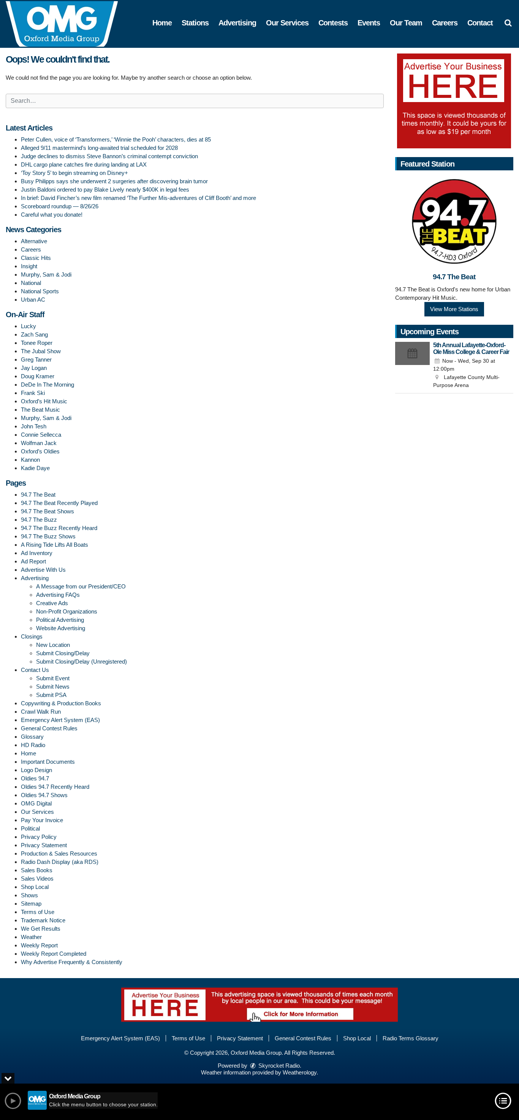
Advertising (237, 23)
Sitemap (31, 903)
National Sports (40, 291)
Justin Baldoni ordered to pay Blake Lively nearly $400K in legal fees (105, 189)
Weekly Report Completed (53, 953)
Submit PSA (51, 695)
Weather (31, 937)
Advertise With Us (43, 569)
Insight (29, 266)
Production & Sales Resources (59, 853)
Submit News (53, 686)
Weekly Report (39, 945)
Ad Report (33, 561)
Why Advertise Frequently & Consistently (71, 962)
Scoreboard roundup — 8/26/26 (59, 206)
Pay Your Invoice (42, 820)
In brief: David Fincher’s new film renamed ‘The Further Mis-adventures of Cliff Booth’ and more (138, 198)
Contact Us (35, 670)
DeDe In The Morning (47, 384)
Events (369, 23)
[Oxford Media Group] (67, 23)
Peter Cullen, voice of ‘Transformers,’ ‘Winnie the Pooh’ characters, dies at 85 (116, 139)
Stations (195, 23)
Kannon (30, 459)
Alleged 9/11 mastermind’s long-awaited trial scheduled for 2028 (99, 148)
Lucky (28, 326)
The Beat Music (40, 409)
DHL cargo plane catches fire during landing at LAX (84, 164)
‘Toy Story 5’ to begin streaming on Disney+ (74, 173)
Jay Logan (34, 368)
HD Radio (33, 745)
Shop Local (35, 887)
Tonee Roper (36, 343)
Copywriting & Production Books (61, 703)
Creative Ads (52, 603)
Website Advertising (60, 628)
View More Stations (454, 309)
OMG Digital (36, 803)
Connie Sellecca (41, 434)
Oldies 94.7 (35, 778)
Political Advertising (60, 620)
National (31, 283)
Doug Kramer (37, 376)
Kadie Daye (35, 468)
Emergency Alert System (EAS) (60, 720)
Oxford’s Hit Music (44, 401)
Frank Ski (33, 393)
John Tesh (33, 426)
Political (30, 828)
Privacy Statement (44, 845)
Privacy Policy (39, 837)
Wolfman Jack (39, 443)
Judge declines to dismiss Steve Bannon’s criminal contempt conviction (109, 156)
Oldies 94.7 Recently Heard (55, 786)
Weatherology (299, 1072)
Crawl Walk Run (41, 711)
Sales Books (36, 870)
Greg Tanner (36, 359)
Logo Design (36, 770)
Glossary (32, 736)
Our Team (406, 23)
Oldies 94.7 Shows (44, 795)
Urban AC (33, 299)
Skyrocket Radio (278, 1065)
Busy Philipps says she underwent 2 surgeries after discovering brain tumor (114, 181)
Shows (29, 895)
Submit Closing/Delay (63, 653)
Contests (333, 23)
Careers (444, 23)
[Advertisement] (454, 100)
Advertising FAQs (58, 594)
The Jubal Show (41, 351)
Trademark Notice (43, 920)
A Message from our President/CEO (81, 586)
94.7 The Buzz (39, 519)
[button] (508, 23)
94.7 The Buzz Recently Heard (59, 528)
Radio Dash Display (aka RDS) (59, 862)
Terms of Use (37, 912)
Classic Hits (36, 258)
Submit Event (53, 678)
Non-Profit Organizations (66, 611)
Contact (480, 23)
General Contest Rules (49, 728)
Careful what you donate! (51, 214)
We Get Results (40, 928)
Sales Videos (37, 878)
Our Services (287, 23)
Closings (32, 636)
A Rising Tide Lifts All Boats (54, 544)
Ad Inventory (36, 553)
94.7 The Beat (38, 494)
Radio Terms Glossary (410, 1038)
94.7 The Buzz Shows (48, 536)
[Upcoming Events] (412, 366)
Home (162, 23)
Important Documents (48, 761)
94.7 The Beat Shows (47, 511)
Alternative (34, 241)
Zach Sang (34, 334)
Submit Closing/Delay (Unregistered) (81, 661)
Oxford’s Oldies (40, 451)
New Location (53, 645)
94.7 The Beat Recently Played (59, 503)
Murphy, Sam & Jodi (46, 274)
